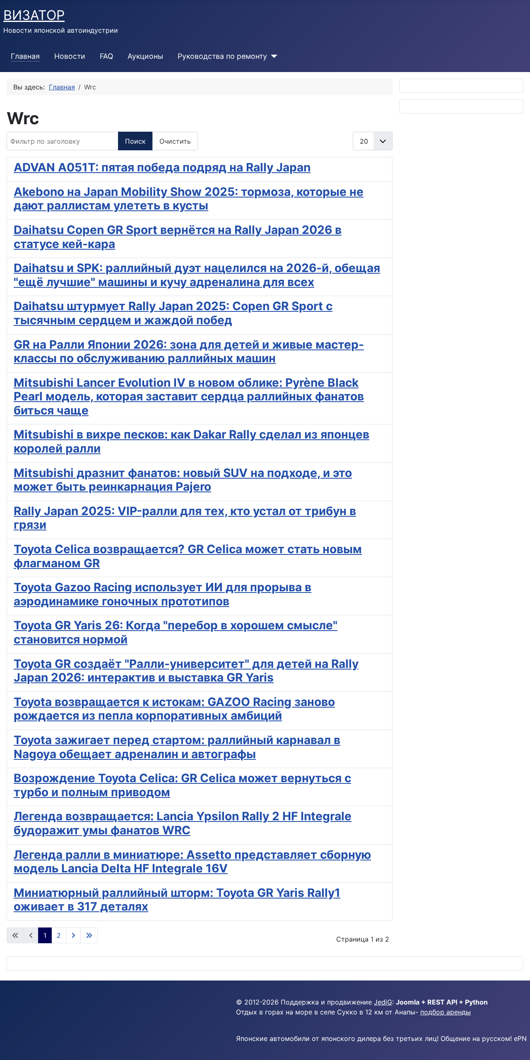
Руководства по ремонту (222, 56)
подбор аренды (445, 1012)
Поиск (135, 141)
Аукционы (145, 56)
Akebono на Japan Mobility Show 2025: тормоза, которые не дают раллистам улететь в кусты (189, 199)
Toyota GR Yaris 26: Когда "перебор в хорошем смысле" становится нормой (175, 632)
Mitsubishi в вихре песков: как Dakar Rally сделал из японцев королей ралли (191, 441)
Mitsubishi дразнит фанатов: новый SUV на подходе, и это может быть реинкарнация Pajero (183, 480)
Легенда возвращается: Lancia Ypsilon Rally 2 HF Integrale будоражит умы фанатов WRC (183, 823)
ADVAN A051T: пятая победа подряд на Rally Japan (162, 167)
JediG (383, 1002)
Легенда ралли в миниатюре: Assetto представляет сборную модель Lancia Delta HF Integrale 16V (192, 862)
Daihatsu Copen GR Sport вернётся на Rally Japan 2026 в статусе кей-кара (178, 237)
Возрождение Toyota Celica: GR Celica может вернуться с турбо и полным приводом (182, 785)
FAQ (106, 56)
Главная (25, 56)
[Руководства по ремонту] (272, 56)
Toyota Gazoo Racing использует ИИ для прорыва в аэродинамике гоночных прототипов (162, 594)
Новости (69, 56)
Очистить (175, 141)
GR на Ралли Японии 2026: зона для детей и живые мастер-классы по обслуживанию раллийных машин (189, 351)
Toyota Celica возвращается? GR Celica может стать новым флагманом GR (188, 556)
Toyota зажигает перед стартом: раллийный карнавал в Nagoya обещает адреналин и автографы (177, 747)
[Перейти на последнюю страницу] (89, 935)
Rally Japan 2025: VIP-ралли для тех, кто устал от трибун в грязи (185, 518)
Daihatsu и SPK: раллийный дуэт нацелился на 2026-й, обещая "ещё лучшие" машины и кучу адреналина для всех (197, 275)
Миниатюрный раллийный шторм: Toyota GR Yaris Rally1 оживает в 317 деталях (177, 900)
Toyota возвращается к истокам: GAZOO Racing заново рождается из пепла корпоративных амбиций (174, 709)
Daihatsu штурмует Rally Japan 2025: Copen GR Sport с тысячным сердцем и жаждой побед (173, 313)
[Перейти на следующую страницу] (73, 935)
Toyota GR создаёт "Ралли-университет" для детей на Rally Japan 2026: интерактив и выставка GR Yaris (186, 671)
